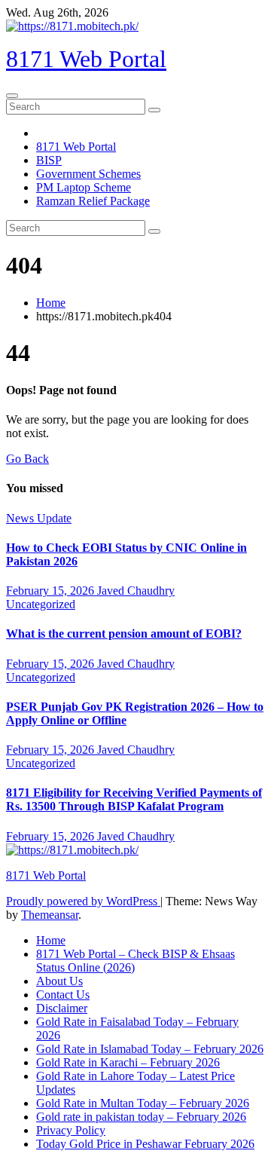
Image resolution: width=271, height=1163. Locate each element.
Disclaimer (61, 1008)
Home (50, 302)
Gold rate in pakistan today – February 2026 (141, 1116)
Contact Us (63, 994)
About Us (59, 981)
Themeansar (49, 914)
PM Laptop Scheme (83, 187)
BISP (49, 160)
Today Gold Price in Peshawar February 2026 (145, 1143)
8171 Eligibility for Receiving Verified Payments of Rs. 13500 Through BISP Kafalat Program (134, 799)
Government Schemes (88, 173)
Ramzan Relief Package (93, 200)
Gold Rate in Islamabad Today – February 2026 (149, 1048)
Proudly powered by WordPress (83, 901)
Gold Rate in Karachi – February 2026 (128, 1062)
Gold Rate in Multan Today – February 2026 (142, 1103)
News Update (39, 518)
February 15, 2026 (51, 590)
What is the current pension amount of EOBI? (124, 633)
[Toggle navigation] (12, 95)
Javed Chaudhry (136, 590)
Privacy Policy (70, 1130)
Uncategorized (40, 604)
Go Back (27, 458)
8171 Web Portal (86, 58)
